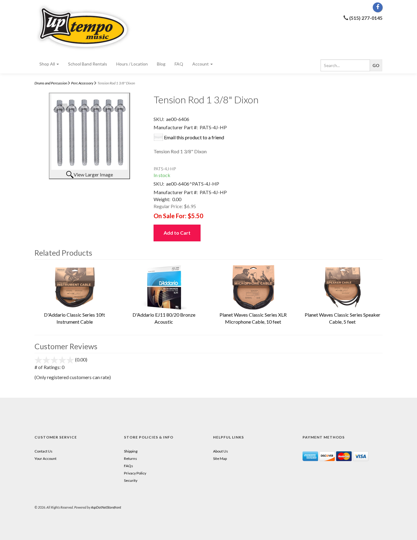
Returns (130, 458)
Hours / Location (132, 63)
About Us (220, 451)
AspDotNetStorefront (106, 507)
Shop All (47, 63)
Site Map (220, 458)
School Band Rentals (87, 63)
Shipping (130, 451)
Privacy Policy (135, 473)
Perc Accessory (82, 83)
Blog (161, 63)
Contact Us (43, 451)
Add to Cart (177, 233)
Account (201, 63)
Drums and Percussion (50, 83)
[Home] (89, 27)
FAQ (179, 63)
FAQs (128, 466)
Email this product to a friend (194, 137)
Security (130, 480)
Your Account (45, 458)
